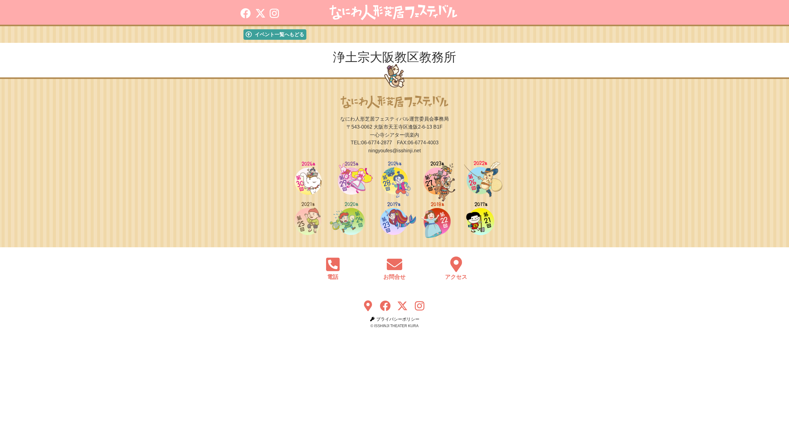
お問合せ (394, 277)
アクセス (456, 277)
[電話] (333, 264)
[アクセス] (456, 264)
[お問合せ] (394, 264)
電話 (332, 277)
